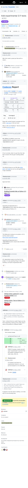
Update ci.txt (9, 249)
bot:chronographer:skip (10, 48)
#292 (9, 91)
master (3, 25)
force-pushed (14, 71)
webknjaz (8, 219)
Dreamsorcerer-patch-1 (13, 25)
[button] (25, 35)
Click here (8, 123)
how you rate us (11, 127)
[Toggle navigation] (2, 2)
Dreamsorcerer (5, 24)
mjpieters (8, 71)
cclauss (5, 133)
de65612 (25, 214)
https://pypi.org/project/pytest (9, 237)
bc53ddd (25, 249)
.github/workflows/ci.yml (14, 336)
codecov (6, 67)
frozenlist (12, 7)
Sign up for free (7, 400)
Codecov (6, 87)
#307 (3, 169)
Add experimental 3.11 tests (14, 214)
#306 (21, 167)
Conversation (7, 31)
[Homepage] (14, 2)
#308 (9, 169)
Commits (17, 31)
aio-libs (5, 7)
